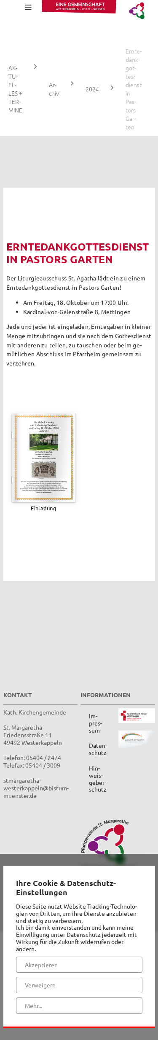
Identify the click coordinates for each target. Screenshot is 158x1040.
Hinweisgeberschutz (98, 778)
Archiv (54, 88)
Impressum (95, 723)
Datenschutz (98, 748)
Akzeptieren (41, 964)
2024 (92, 89)
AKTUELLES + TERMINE (15, 89)
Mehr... (33, 1005)
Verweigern (40, 985)
